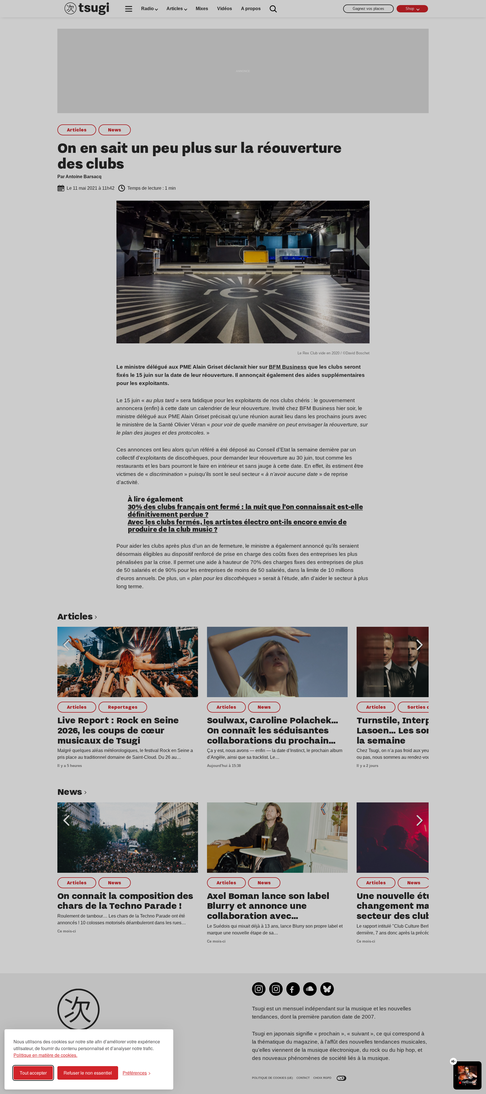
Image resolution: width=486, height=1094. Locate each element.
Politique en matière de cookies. (45, 1055)
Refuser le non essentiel (88, 1073)
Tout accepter (33, 1073)
